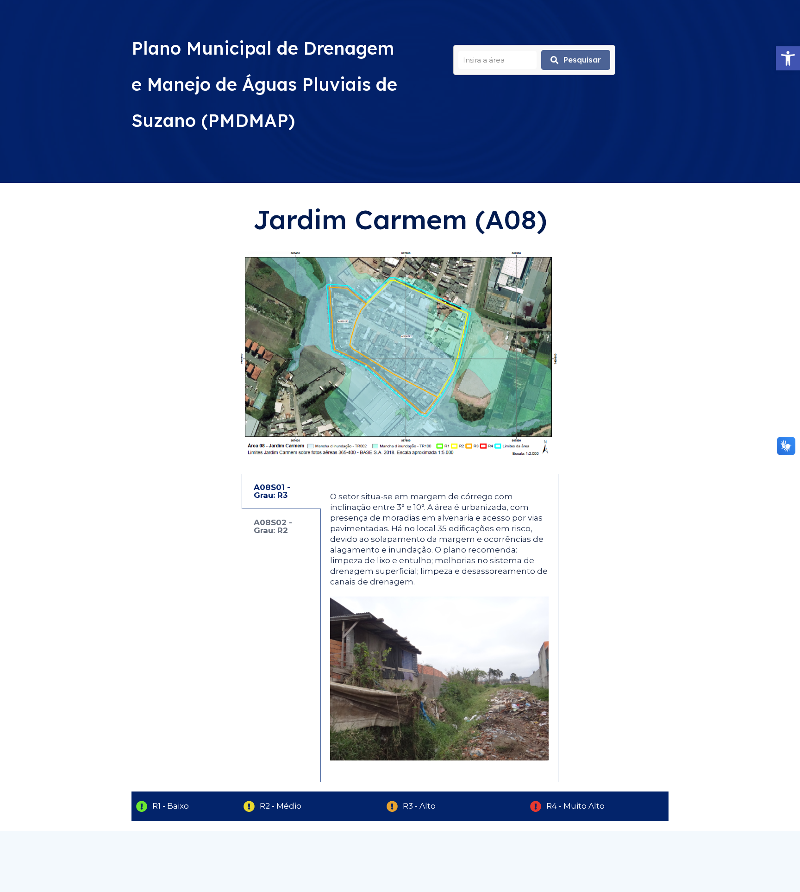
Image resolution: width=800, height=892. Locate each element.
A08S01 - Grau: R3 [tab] (272, 491)
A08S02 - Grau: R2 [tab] (273, 526)
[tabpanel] (439, 628)
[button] (788, 58)
